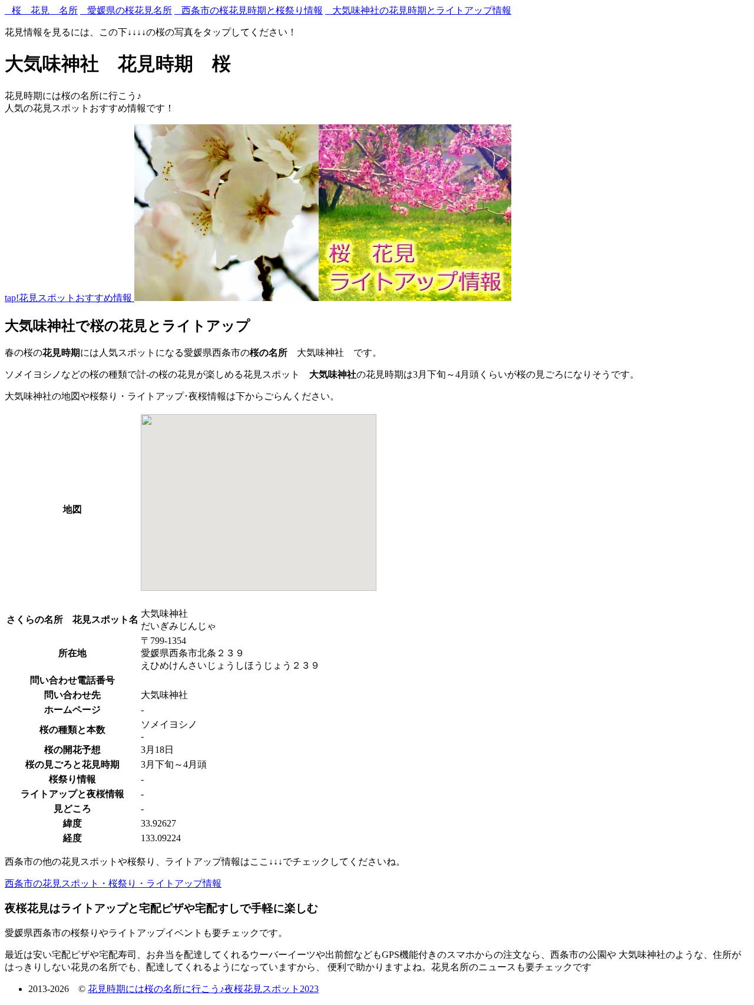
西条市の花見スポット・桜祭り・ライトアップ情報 (113, 883)
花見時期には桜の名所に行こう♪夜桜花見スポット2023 (203, 989)
